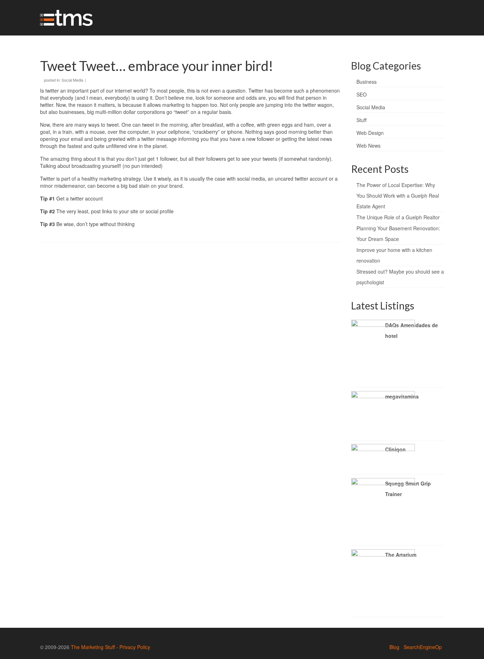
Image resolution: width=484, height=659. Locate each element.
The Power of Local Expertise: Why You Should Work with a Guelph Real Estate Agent (397, 195)
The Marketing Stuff (93, 646)
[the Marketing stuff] (104, 17)
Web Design (370, 132)
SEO (361, 94)
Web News (368, 145)
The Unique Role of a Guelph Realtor (398, 217)
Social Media (72, 80)
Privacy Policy (134, 646)
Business (366, 81)
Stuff (361, 119)
